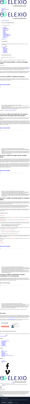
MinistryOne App (5, 51)
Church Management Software (5, 9)
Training (4, 47)
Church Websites (5, 49)
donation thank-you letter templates (10, 110)
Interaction (4, 33)
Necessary (2, 395)
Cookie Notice (3, 354)
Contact (2, 351)
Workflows (4, 32)
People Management (5, 28)
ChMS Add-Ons (4, 8)
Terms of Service (4, 352)
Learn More (3, 385)
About (2, 350)
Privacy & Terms (12, 383)
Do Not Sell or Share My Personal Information (7, 355)
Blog (2, 10)
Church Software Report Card (11, 319)
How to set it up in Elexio (5, 84)
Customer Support (4, 11)
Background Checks (5, 52)
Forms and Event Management (7, 34)
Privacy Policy (3, 353)
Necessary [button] (1, 394)
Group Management (5, 30)
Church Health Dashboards (6, 35)
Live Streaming (5, 50)
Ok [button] (26, 384)
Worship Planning (5, 37)
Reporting (4, 29)
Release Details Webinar (12, 317)
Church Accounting (5, 48)
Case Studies (3, 360)
